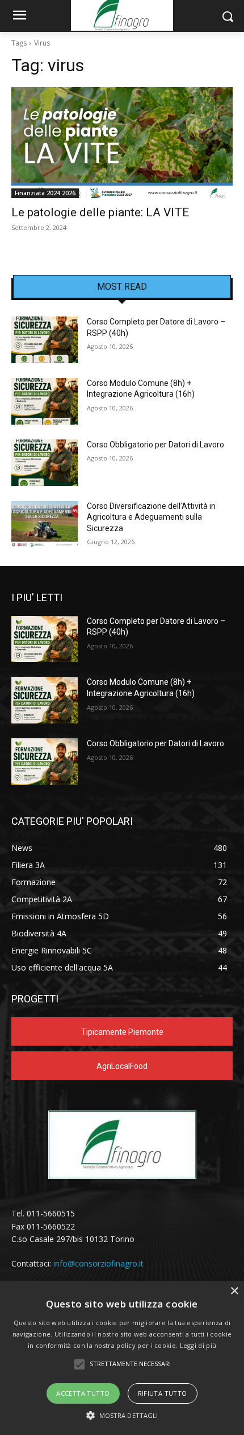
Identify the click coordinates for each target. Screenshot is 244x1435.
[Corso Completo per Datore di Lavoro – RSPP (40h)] (44, 339)
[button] (122, 1415)
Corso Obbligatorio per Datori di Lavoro (155, 444)
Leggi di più (198, 1345)
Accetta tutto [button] (83, 1393)
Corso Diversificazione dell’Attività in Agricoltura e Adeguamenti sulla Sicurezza (151, 517)
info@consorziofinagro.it (98, 1263)
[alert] (122, 1358)
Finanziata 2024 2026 (45, 193)
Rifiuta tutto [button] (162, 1393)
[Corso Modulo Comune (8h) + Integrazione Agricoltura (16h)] (44, 401)
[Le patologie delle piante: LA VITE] (122, 142)
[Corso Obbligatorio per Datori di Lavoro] (44, 462)
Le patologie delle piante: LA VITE (100, 212)
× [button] (234, 1291)
